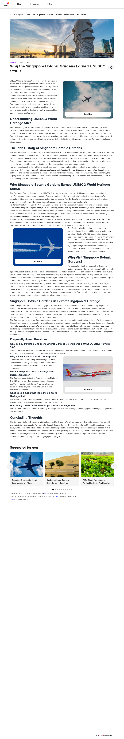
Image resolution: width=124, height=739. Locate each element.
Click (46, 493)
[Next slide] (114, 466)
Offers (49, 4)
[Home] (11, 15)
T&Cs (12, 499)
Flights (19, 14)
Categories (34, 4)
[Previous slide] (10, 466)
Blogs (19, 4)
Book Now (88, 114)
